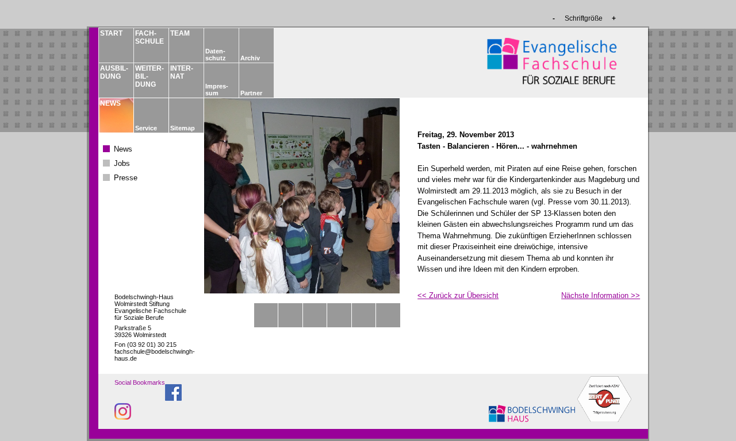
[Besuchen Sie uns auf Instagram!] (122, 416)
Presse (125, 177)
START (111, 33)
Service (146, 128)
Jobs (122, 163)
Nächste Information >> (600, 295)
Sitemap (182, 128)
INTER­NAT (181, 72)
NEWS (110, 103)
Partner (251, 93)
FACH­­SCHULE (149, 37)
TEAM (180, 33)
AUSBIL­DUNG (114, 72)
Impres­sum (216, 89)
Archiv (250, 58)
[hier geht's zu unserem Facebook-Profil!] (173, 398)
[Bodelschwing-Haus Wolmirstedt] (533, 419)
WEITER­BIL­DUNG (149, 76)
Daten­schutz (215, 54)
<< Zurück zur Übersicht (458, 295)
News (123, 149)
